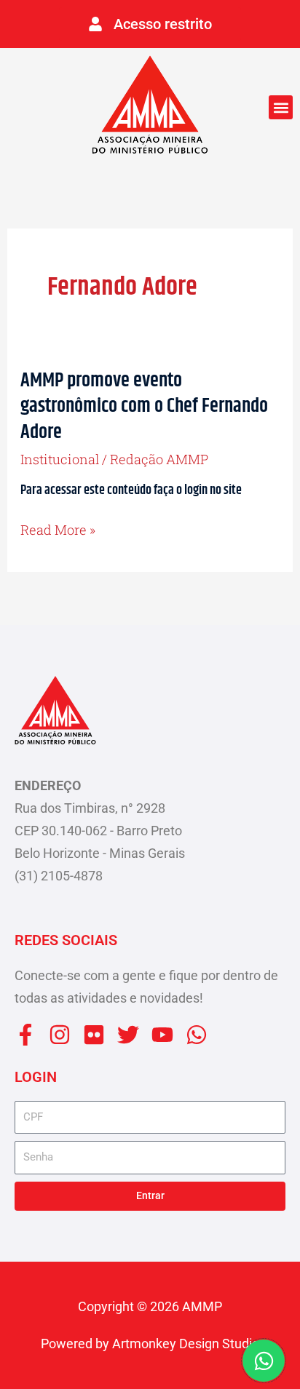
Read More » (57, 530)
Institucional (59, 459)
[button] (281, 107)
